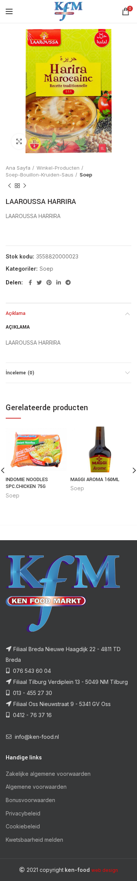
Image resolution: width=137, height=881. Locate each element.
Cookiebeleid (23, 826)
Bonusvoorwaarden (30, 800)
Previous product (9, 185)
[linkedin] (58, 282)
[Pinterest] (49, 282)
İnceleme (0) (20, 372)
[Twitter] (39, 282)
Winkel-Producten (58, 168)
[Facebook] (30, 282)
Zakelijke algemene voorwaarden (48, 773)
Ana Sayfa (18, 168)
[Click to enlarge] (19, 141)
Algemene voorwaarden (36, 786)
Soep (86, 175)
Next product (25, 185)
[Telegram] (68, 282)
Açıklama (15, 313)
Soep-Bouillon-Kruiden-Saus (39, 175)
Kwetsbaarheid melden (34, 839)
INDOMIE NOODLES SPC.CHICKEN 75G (27, 483)
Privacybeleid (23, 813)
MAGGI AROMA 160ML (94, 479)
